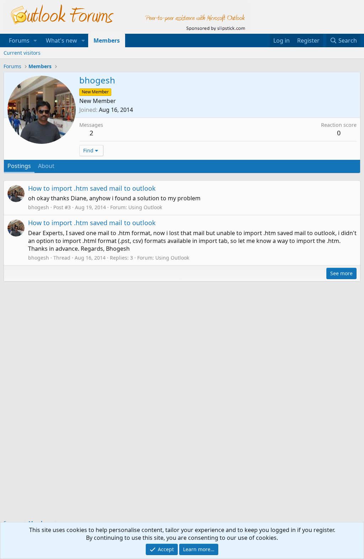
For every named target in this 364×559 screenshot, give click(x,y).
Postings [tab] (19, 166)
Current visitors (22, 52)
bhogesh (38, 207)
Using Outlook (145, 207)
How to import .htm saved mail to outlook (92, 188)
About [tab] (46, 166)
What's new (61, 40)
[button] (35, 40)
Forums (19, 40)
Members (106, 40)
